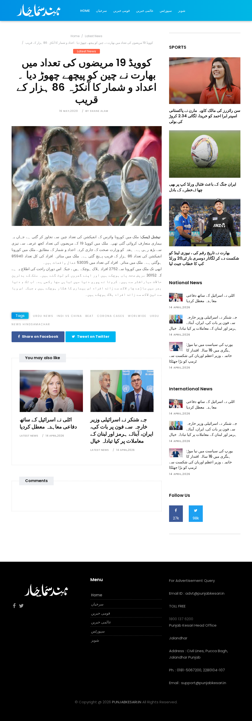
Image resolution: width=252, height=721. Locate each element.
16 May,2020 (68, 111)
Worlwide (137, 316)
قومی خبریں (121, 10)
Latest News (93, 36)
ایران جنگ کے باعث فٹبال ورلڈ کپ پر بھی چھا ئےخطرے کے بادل (202, 186)
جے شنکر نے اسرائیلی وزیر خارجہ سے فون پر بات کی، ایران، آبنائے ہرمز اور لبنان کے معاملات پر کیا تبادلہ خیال (121, 430)
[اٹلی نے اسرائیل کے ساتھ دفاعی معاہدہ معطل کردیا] (51, 390)
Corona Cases (111, 316)
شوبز (181, 10)
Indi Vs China (69, 316)
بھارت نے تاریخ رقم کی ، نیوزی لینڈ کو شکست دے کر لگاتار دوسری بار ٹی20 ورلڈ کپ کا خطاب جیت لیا (204, 258)
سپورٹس (166, 10)
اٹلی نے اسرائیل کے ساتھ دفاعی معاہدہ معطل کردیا (48, 423)
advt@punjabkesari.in (204, 593)
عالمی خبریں (145, 10)
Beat (89, 316)
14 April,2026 (55, 436)
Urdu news (43, 316)
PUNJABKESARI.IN (126, 702)
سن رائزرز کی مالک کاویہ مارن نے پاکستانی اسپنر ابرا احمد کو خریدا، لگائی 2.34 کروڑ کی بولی (204, 116)
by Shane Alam (96, 111)
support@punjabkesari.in (203, 682)
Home (85, 10)
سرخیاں (101, 10)
